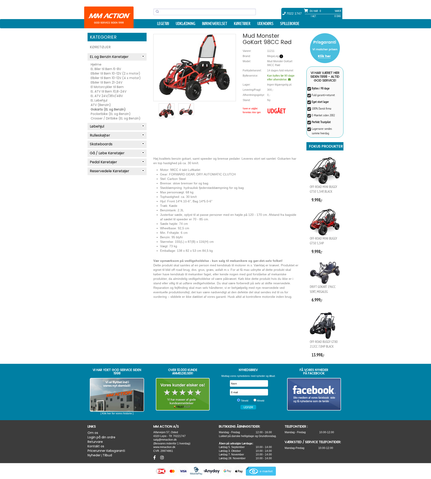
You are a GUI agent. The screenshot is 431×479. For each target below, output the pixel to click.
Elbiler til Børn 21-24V (106, 82)
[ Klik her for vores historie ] (117, 413)
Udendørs (265, 23)
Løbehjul (97, 126)
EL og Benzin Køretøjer (109, 56)
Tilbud (107, 455)
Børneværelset (214, 23)
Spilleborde (289, 23)
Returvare (95, 441)
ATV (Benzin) (101, 105)
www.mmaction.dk (164, 447)
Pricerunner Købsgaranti (106, 450)
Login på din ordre (101, 437)
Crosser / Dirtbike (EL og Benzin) (116, 118)
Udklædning (185, 23)
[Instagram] (162, 457)
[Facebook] (155, 457)
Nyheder (94, 455)
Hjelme (96, 64)
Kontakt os (96, 446)
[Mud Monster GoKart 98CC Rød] (195, 67)
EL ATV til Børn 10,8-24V (108, 91)
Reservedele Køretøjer (109, 171)
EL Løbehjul (99, 100)
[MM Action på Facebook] (314, 394)
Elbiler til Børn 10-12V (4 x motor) (116, 78)
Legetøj (163, 23)
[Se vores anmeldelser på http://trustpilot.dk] (183, 394)
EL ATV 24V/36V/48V (107, 96)
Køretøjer (242, 23)
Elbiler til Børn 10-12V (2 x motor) (115, 73)
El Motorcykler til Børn (107, 87)
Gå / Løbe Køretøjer (107, 153)
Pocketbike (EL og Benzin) (111, 114)
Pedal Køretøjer (103, 162)
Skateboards (101, 144)
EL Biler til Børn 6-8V (106, 69)
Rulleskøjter (100, 135)
